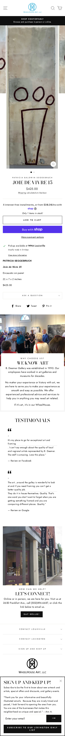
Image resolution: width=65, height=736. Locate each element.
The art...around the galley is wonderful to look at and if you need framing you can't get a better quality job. (31, 486)
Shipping (22, 192)
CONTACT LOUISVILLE (32, 629)
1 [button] (31, 172)
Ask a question (32, 295)
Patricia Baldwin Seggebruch (32, 177)
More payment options (32, 237)
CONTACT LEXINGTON (32, 639)
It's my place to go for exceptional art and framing (29, 441)
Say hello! (32, 614)
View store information (17, 255)
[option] (32, 21)
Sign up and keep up (32, 649)
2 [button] (34, 172)
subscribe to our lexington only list (32, 729)
